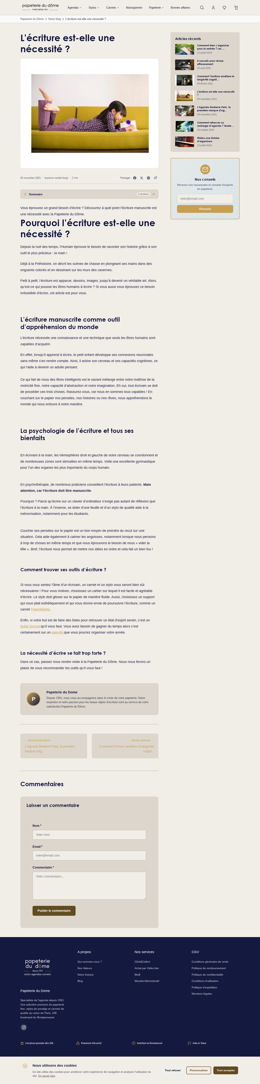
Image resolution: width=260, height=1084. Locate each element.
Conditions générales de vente (210, 961)
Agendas (73, 7)
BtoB (137, 974)
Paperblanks (40, 609)
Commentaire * (43, 867)
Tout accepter (226, 1070)
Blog (80, 980)
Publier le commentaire (54, 910)
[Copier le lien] (155, 178)
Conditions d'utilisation (205, 980)
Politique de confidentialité (207, 974)
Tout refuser (173, 1070)
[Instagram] (23, 1027)
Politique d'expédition (204, 987)
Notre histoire (85, 974)
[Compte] (213, 7)
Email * (37, 846)
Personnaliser (199, 1070)
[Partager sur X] (142, 178)
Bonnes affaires (180, 7)
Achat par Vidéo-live (147, 968)
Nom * (37, 825)
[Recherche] (202, 7)
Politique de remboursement (209, 968)
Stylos (92, 7)
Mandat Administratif (147, 980)
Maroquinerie (134, 7)
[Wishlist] (225, 7)
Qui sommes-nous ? (89, 961)
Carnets (111, 7)
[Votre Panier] (236, 7)
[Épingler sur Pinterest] (148, 178)
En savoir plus (46, 1075)
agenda (58, 632)
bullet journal (30, 626)
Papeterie (155, 7)
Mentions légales (202, 993)
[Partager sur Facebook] (135, 178)
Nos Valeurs (84, 968)
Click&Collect (142, 961)
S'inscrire (205, 209)
